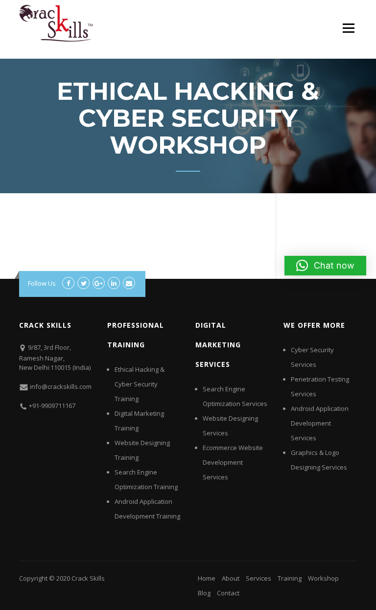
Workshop (323, 578)
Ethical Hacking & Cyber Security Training (139, 384)
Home (206, 578)
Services (258, 578)
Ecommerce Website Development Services (233, 462)
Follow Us (42, 283)
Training (290, 578)
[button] (325, 265)
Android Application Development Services (320, 423)
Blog (204, 592)
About (230, 578)
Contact (228, 592)
